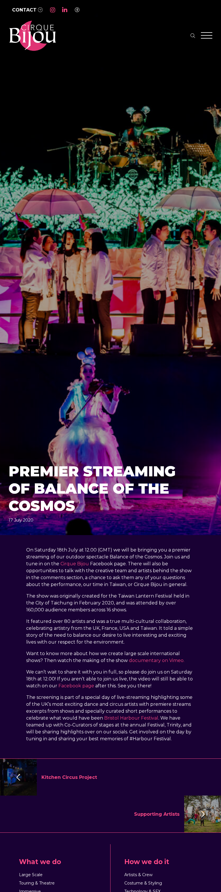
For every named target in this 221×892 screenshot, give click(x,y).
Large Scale (31, 874)
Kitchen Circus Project (69, 777)
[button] (52, 10)
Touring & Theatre (37, 883)
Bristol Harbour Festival (131, 718)
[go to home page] (32, 35)
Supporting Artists (157, 814)
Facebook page (76, 686)
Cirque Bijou (74, 563)
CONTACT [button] (25, 10)
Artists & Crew (138, 874)
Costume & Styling (143, 883)
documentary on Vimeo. (156, 660)
